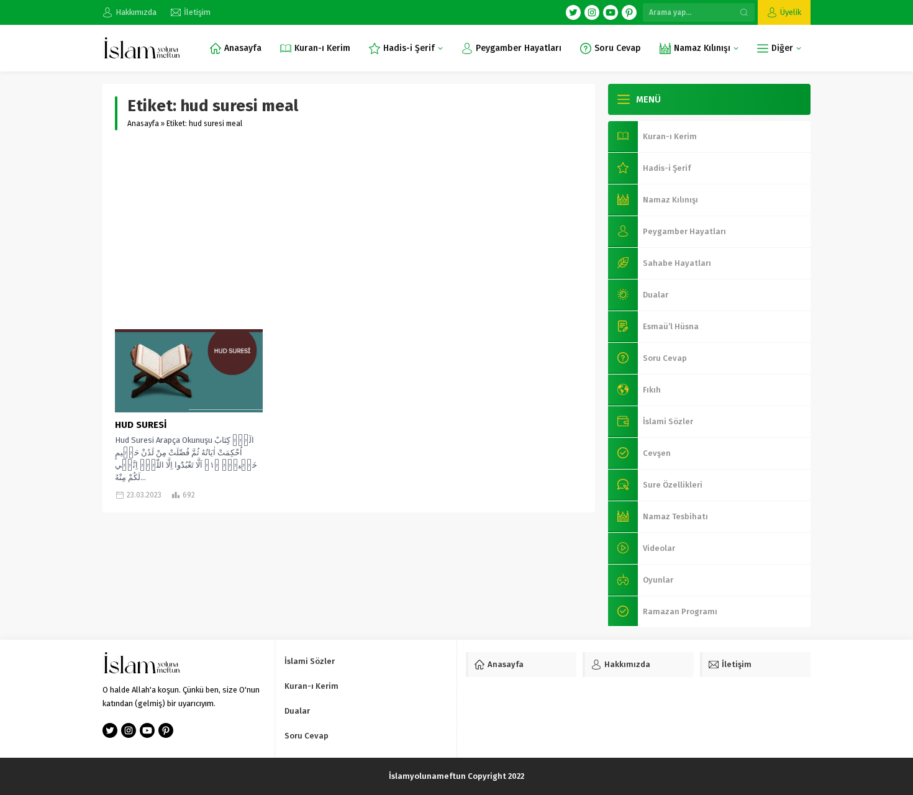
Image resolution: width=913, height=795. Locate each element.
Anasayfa (143, 123)
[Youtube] (610, 12)
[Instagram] (591, 12)
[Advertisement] (349, 230)
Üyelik (790, 12)
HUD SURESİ (140, 424)
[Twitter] (573, 12)
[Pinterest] (629, 12)
